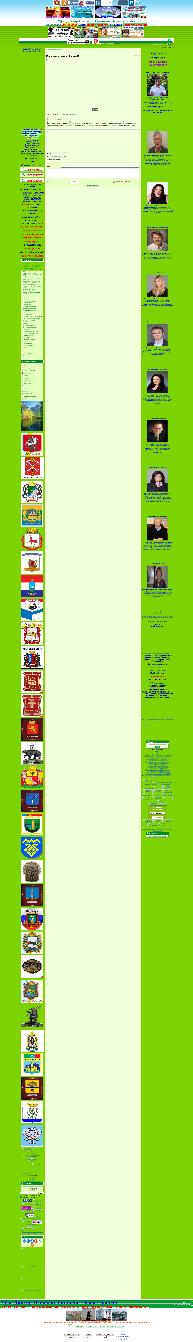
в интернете (33, 1195)
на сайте (25, 1195)
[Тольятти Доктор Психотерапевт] (32, 858)
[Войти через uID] (24, 1241)
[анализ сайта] (152, 803)
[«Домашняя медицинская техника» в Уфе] (32, 1219)
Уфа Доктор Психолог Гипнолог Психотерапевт (96, 21)
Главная (101, 43)
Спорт (25, 388)
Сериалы (26, 386)
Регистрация (155, 44)
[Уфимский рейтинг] (32, 1209)
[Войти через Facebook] (32, 1241)
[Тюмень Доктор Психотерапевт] (32, 977)
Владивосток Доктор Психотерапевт (158, 772)
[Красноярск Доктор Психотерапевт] (32, 740)
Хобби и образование (30, 396)
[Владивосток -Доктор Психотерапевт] (32, 1002)
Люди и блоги (27, 373)
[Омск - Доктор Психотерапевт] (32, 620)
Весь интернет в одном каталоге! (32, 1234)
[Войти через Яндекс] (36, 1241)
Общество (26, 378)
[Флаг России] (35, 165)
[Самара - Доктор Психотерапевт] (32, 597)
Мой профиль (109, 43)
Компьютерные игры (29, 368)
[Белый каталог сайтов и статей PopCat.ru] (167, 788)
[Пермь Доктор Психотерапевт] (32, 764)
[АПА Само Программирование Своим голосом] (95, 43)
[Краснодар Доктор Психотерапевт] (32, 835)
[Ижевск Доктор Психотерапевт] (32, 882)
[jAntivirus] (37, 1223)
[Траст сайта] (148, 796)
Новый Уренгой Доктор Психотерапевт (158, 770)
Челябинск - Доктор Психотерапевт (158, 767)
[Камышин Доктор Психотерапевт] (32, 1123)
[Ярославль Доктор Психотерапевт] (32, 1027)
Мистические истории (69, 114)
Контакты (53, 24)
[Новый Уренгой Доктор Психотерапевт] (32, 1146)
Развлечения (27, 383)
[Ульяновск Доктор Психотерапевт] (32, 906)
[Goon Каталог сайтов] (29, 1216)
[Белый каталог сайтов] (32, 1162)
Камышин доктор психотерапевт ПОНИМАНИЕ (158, 775)
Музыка (26, 375)
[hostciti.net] (157, 779)
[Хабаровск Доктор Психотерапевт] (32, 1051)
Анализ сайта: (157, 807)
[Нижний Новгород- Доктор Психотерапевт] (32, 549)
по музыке (34, 1197)
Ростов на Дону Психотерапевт (158, 760)
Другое (25, 365)
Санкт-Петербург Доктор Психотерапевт (158, 755)
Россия (40, 165)
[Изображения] (58, 141)
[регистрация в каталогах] (27, 1230)
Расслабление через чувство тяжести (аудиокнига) (157, 719)
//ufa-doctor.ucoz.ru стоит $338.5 (32, 1181)
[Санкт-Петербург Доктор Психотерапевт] (32, 478)
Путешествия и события (30, 380)
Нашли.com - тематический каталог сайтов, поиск (32, 1232)
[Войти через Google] (40, 1241)
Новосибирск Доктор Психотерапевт (158, 756)
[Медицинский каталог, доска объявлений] (153, 826)
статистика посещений (151, 784)
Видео (54, 49)
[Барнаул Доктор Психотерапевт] (32, 929)
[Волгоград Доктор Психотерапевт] (32, 716)
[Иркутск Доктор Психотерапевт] (32, 953)
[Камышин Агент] (27, 1223)
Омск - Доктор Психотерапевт (158, 764)
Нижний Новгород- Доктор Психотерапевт (158, 761)
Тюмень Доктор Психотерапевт (158, 771)
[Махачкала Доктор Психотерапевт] (32, 1075)
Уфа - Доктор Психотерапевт (158, 768)
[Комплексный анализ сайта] (147, 799)
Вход (161, 44)
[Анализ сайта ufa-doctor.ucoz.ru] (148, 792)
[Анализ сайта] (157, 792)
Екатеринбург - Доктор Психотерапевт (158, 757)
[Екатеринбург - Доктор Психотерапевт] (32, 526)
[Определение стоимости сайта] (167, 792)
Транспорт (26, 391)
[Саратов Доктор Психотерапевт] (32, 811)
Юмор (25, 398)
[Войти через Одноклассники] (32, 1245)
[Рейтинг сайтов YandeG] (37, 1150)
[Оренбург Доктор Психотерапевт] (32, 1099)
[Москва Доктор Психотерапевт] (32, 455)
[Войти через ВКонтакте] (28, 1241)
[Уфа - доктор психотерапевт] (32, 692)
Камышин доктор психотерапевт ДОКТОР (158, 774)
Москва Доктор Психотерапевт (157, 836)
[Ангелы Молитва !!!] (32, 430)
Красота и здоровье (29, 370)
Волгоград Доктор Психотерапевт (158, 759)
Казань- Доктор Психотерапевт (158, 766)
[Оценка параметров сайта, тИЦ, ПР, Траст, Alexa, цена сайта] (167, 796)
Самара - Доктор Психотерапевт (158, 763)
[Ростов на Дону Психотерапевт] (32, 668)
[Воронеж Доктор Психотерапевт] (32, 788)
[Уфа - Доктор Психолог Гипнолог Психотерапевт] (57, 5)
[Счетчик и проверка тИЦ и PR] (32, 1155)
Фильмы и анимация (29, 393)
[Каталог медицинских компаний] (147, 826)
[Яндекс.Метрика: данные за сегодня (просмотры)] (37, 1200)
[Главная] (64, 43)
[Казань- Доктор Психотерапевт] (32, 573)
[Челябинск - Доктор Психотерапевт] (32, 644)
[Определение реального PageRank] (157, 796)
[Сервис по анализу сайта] (147, 829)
